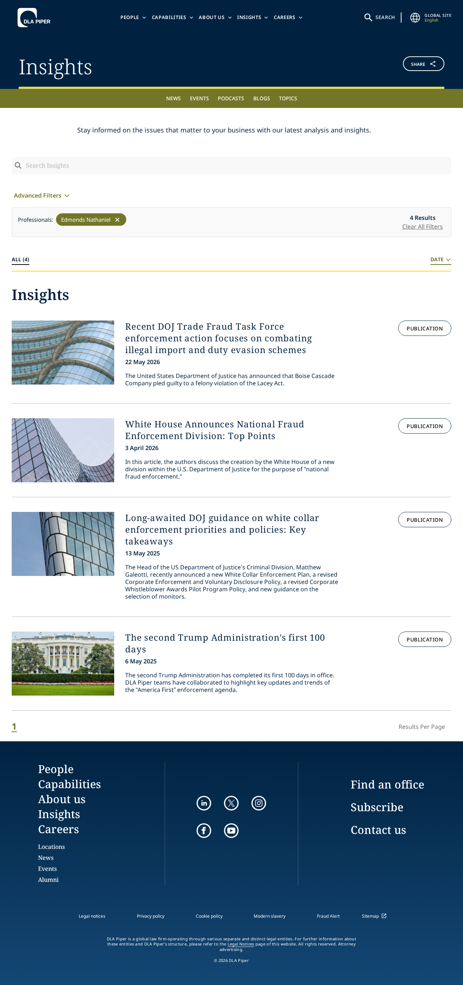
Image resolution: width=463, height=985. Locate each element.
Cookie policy (209, 916)
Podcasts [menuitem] (231, 98)
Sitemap (370, 916)
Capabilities (169, 17)
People (129, 17)
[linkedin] (204, 803)
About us (211, 17)
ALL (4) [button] (20, 259)
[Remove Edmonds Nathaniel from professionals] (117, 220)
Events (47, 869)
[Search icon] (18, 165)
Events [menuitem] (199, 98)
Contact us (378, 829)
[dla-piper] (36, 17)
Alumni (48, 880)
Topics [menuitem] (288, 98)
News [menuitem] (173, 98)
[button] (408, 65)
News (45, 858)
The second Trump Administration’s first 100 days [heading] (225, 643)
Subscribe (377, 806)
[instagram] (258, 803)
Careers (284, 17)
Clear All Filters (422, 226)
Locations (51, 847)
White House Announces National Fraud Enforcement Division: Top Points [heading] (215, 430)
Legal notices (92, 916)
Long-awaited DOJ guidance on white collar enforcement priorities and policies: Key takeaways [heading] (222, 529)
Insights (249, 17)
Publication (425, 328)
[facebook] (204, 830)
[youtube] (231, 830)
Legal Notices (241, 944)
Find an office (387, 784)
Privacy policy (150, 916)
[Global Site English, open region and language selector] (415, 18)
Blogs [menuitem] (261, 98)
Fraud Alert (328, 916)
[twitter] (231, 803)
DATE (437, 259)
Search (385, 17)
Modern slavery (269, 916)
